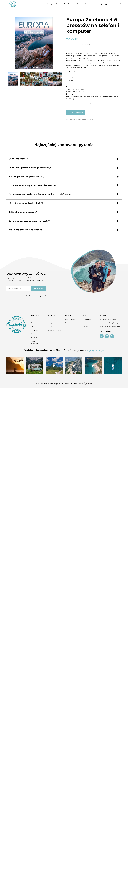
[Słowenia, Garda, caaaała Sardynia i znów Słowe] (34, 365)
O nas (58, 4)
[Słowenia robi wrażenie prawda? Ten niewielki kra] (54, 365)
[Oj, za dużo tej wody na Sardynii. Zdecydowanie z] (113, 365)
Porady (49, 4)
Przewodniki (87, 319)
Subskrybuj (38, 288)
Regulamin (34, 338)
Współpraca (68, 4)
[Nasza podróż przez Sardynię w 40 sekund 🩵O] (93, 365)
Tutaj (96, 96)
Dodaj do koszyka (76, 112)
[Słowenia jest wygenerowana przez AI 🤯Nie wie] (73, 365)
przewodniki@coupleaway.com (111, 323)
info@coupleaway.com (108, 319)
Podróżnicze (69, 323)
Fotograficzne (70, 319)
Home (28, 4)
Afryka (50, 326)
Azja (49, 319)
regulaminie (12, 298)
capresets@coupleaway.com (110, 326)
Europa (50, 323)
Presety (85, 323)
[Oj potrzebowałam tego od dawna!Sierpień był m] (15, 365)
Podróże (33, 319)
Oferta (79, 4)
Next (63, 79)
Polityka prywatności (35, 342)
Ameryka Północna (54, 330)
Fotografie (86, 326)
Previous (5, 79)
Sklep (87, 4)
